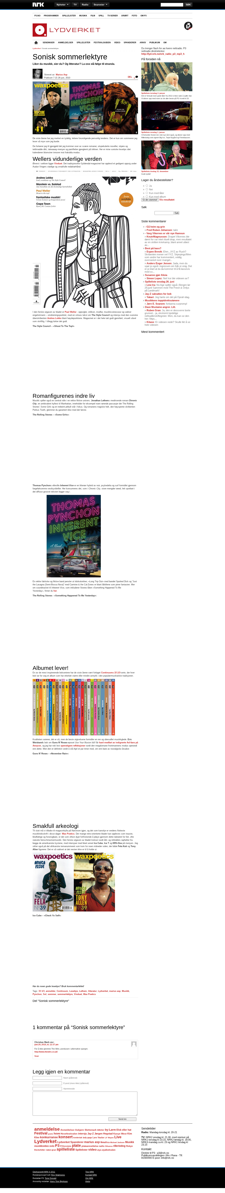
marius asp (115, 991)
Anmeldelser (65, 42)
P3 (57, 1146)
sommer (52, 994)
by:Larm (110, 1129)
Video (117, 42)
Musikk (83, 16)
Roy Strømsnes (58, 1175)
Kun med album (157, 196)
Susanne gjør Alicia (156, 275)
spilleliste (66, 1149)
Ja (150, 185)
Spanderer (130, 42)
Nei (151, 189)
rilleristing (119, 1145)
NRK (38, 4)
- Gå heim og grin (155, 226)
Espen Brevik (154, 251)
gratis (50, 1134)
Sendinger (49, 42)
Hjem (36, 43)
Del (130, 77)
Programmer (51, 16)
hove (57, 1133)
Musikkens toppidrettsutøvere (162, 300)
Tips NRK (89, 1172)
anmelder (50, 991)
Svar (36, 1056)
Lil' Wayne (109, 1138)
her (55, 591)
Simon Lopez (154, 278)
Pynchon (37, 994)
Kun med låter (156, 193)
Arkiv (143, 42)
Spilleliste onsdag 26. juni (159, 281)
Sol (44, 994)
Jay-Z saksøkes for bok (158, 293)
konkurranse (49, 1137)
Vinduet (78, 994)
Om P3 (144, 16)
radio (102, 1146)
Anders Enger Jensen (159, 263)
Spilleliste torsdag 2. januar (153, 93)
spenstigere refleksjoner (73, 745)
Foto (134, 16)
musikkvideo (41, 1146)
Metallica (105, 1142)
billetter (100, 1130)
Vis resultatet (166, 199)
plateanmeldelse (90, 1146)
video (92, 1149)
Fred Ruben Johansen (159, 230)
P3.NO (37, 16)
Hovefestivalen (69, 1133)
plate (76, 1146)
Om (165, 42)
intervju (82, 1133)
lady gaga (87, 1137)
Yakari (150, 297)
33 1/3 (41, 991)
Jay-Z (90, 1133)
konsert (65, 1137)
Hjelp (87, 1181)
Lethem (83, 991)
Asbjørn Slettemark (86, 1130)
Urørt (124, 16)
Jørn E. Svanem (156, 303)
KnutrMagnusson (157, 236)
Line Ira (151, 284)
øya (99, 1149)
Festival (40, 1133)
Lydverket (37, 48)
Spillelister (69, 16)
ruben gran (51, 1150)
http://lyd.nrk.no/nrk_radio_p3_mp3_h (162, 53)
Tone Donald (50, 1178)
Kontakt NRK (91, 1175)
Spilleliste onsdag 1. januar (153, 132)
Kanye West (120, 1133)
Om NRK (89, 1178)
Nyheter (61, 4)
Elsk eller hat (123, 1129)
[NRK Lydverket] (66, 35)
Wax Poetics (68, 833)
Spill (101, 16)
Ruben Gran (154, 310)
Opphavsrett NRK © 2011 (44, 1172)
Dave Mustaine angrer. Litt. (160, 307)
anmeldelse (47, 1129)
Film (93, 16)
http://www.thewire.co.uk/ (46, 1052)
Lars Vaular (98, 1137)
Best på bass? (153, 248)
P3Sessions (65, 1146)
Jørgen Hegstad (103, 1133)
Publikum (154, 42)
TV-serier (112, 16)
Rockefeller (39, 1150)
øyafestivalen (108, 1150)
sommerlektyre (65, 994)
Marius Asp (61, 74)
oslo (51, 1146)
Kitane (150, 322)
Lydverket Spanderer (70, 1142)
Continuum (62, 991)
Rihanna (108, 1146)
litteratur (92, 991)
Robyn (129, 1146)
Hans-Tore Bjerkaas (59, 1181)
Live (117, 1137)
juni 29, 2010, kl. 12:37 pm (46, 1044)
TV (75, 4)
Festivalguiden (102, 42)
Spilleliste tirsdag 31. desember (154, 171)
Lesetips (73, 991)
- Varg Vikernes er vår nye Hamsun (165, 233)
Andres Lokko (54, 318)
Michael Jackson (117, 1142)
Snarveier (99, 4)
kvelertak (77, 1138)
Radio (85, 4)
